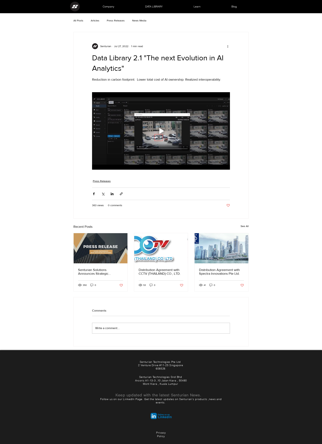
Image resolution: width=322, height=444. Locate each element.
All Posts (78, 20)
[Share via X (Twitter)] (103, 194)
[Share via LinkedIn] (112, 194)
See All (245, 226)
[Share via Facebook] (94, 194)
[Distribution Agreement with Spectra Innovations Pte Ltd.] (221, 248)
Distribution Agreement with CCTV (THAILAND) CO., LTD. (160, 271)
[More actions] (227, 46)
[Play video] (161, 131)
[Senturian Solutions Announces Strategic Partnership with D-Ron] (100, 248)
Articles (95, 20)
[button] (108, 6)
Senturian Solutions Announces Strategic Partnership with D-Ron (95, 271)
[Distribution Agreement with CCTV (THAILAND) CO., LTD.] (161, 248)
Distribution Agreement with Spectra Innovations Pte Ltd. (219, 271)
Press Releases (116, 20)
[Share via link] (121, 194)
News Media (139, 20)
